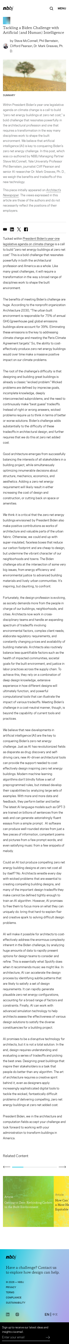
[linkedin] (12, 229)
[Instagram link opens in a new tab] (17, 1315)
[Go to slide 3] (40, 1167)
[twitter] (19, 229)
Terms (10, 1292)
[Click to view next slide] (62, 1167)
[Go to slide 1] (17, 1167)
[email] (5, 229)
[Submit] (48, 1337)
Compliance (14, 1297)
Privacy (11, 1287)
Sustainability (15, 1302)
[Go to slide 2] (29, 1167)
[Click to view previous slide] (6, 1167)
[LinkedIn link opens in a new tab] (8, 1315)
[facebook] (26, 229)
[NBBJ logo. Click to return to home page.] (8, 8)
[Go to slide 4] (51, 1167)
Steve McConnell (26, 41)
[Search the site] (51, 8)
